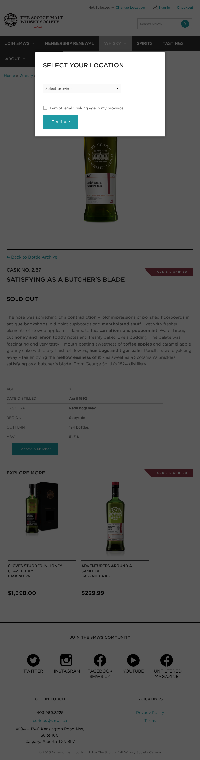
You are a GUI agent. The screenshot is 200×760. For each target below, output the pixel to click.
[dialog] (100, 94)
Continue (60, 121)
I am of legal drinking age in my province (86, 108)
